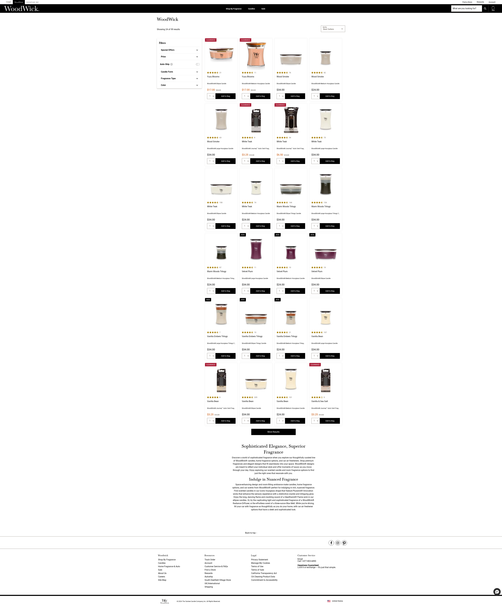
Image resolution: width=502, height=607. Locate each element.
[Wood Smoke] (291, 69)
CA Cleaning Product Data (263, 576)
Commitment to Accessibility (264, 580)
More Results (273, 432)
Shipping (209, 587)
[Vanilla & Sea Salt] (325, 394)
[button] (492, 2)
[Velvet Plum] (256, 264)
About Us (162, 573)
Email (300, 559)
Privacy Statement (259, 559)
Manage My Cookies (260, 563)
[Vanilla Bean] (325, 329)
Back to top (250, 533)
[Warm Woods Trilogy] (291, 199)
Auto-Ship (164, 64)
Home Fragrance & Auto (169, 566)
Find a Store (210, 570)
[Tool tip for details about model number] (171, 64)
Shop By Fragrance (234, 9)
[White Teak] (256, 134)
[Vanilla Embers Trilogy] (221, 329)
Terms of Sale (257, 570)
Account (208, 563)
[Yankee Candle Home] (8, 2)
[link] (467, 2)
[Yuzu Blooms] (221, 69)
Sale (263, 9)
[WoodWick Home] (19, 2)
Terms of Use (257, 566)
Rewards (209, 573)
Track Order (210, 559)
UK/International (212, 583)
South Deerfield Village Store (218, 580)
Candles (251, 9)
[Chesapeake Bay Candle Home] (32, 2)
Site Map (162, 580)
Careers (161, 576)
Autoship (209, 576)
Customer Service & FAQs (216, 566)
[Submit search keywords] (485, 8)
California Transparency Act (264, 573)
